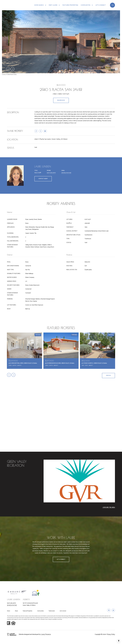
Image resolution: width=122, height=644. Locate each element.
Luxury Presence (46, 634)
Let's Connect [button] (61, 559)
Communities (85, 5)
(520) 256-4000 (51, 173)
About (16, 611)
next (12, 69)
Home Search (39, 5)
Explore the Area (109, 507)
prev (8, 69)
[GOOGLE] (108, 610)
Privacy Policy (111, 634)
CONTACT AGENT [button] (43, 179)
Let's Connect (63, 611)
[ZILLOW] (113, 610)
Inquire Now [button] (61, 100)
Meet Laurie (53, 5)
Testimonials (52, 611)
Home (8, 611)
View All (108, 375)
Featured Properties (69, 5)
